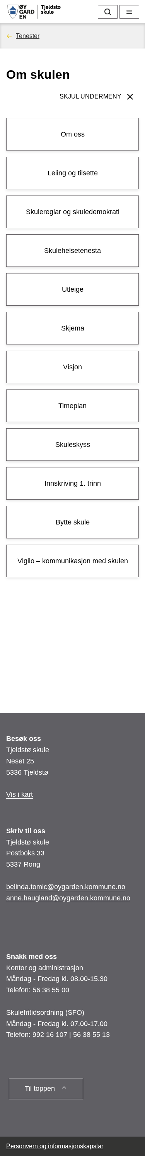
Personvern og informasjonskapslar (54, 1146)
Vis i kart (19, 794)
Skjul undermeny (90, 96)
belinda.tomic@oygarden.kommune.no (65, 887)
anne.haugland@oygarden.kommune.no (68, 898)
